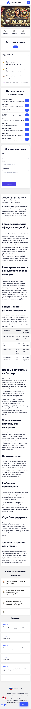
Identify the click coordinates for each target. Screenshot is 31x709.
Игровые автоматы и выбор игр (17, 83)
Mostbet (5, 124)
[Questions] (15, 612)
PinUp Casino (7, 138)
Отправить (9, 184)
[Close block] (28, 55)
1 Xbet (5, 119)
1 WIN (5, 114)
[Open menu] (28, 2)
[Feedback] (15, 678)
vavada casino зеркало (8, 395)
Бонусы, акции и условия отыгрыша (14, 77)
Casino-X (6, 133)
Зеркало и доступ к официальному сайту (13, 63)
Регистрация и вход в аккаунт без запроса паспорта (16, 70)
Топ (23, 704)
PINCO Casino (7, 128)
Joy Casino (6, 109)
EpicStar (5, 104)
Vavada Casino (7, 99)
